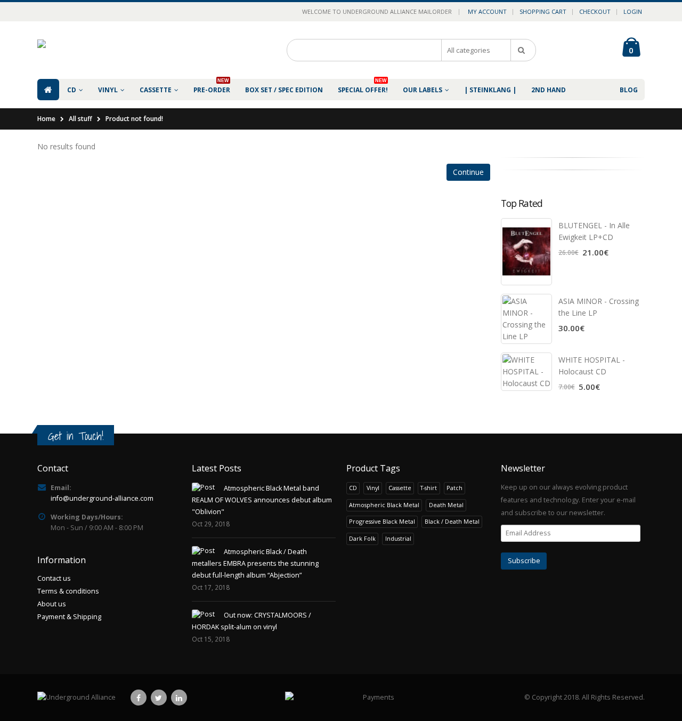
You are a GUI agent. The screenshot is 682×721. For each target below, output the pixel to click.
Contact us (54, 578)
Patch (454, 488)
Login (632, 11)
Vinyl (373, 488)
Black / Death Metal (452, 521)
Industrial (398, 538)
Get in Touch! (75, 436)
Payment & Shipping (69, 616)
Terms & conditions (68, 591)
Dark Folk (362, 538)
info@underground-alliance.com (102, 498)
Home (46, 118)
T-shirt (428, 488)
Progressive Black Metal (382, 521)
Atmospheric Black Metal (384, 505)
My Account (487, 11)
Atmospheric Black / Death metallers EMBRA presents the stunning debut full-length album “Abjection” (255, 563)
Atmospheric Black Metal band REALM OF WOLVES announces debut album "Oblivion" (262, 500)
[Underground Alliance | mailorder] (76, 697)
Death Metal (446, 505)
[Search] (523, 50)
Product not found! (134, 118)
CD (353, 488)
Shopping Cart (542, 11)
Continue (468, 172)
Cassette (399, 488)
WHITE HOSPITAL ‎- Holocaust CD (591, 365)
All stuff (80, 118)
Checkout (595, 11)
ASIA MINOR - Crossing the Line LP (598, 307)
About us (51, 603)
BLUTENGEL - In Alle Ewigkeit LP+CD (594, 231)
